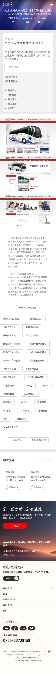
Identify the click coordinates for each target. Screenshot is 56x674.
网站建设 (7, 588)
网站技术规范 (9, 335)
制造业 (24, 402)
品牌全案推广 (36, 319)
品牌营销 (24, 410)
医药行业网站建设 (27, 307)
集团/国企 (21, 419)
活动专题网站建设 (38, 352)
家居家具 (7, 402)
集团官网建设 (32, 369)
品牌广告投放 (9, 327)
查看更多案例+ (9, 599)
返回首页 (17, 440)
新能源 (45, 385)
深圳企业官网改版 (11, 360)
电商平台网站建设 (38, 344)
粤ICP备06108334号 (38, 651)
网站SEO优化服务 (11, 319)
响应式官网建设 (10, 377)
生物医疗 (28, 385)
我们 (5, 610)
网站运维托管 (32, 335)
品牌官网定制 (9, 369)
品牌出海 (7, 604)
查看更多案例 (39, 440)
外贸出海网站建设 (11, 344)
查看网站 (13, 66)
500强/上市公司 (10, 427)
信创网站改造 (32, 327)
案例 (5, 594)
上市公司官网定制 (36, 377)
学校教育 (43, 410)
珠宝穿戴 (41, 402)
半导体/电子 (8, 385)
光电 (5, 419)
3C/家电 (7, 410)
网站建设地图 (35, 661)
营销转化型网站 (37, 360)
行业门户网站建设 (11, 352)
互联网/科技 (8, 394)
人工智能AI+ (30, 394)
